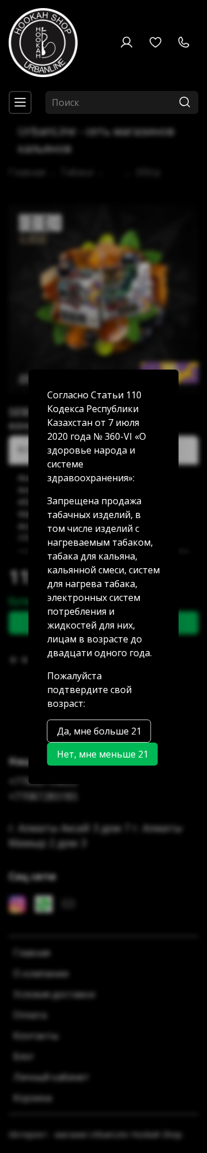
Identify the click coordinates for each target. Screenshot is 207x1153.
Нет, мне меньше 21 (102, 754)
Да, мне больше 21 (99, 731)
